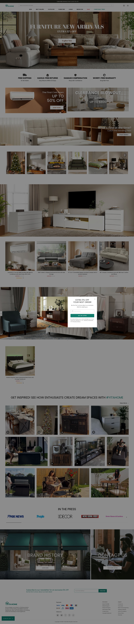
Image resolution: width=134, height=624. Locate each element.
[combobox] (82, 311)
